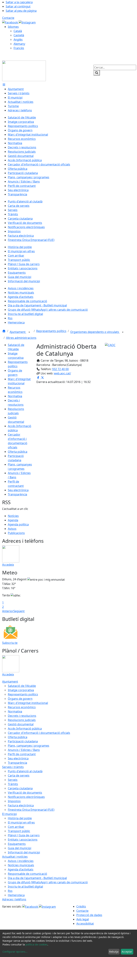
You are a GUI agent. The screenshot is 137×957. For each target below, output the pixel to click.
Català (18, 31)
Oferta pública (17, 452)
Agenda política (18, 524)
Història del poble (20, 818)
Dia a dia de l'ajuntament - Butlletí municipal (37, 878)
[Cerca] (96, 72)
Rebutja (113, 951)
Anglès (18, 39)
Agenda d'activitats (20, 869)
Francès (19, 48)
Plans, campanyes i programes (28, 746)
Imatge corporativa (21, 690)
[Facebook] (10, 22)
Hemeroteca (16, 895)
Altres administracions (21, 338)
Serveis (12, 780)
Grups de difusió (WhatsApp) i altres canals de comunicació (48, 882)
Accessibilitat (85, 924)
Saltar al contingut (18, 6)
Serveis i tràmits (13, 767)
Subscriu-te (9, 643)
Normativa (15, 396)
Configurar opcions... (14, 951)
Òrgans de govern (20, 699)
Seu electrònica (18, 490)
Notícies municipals (21, 865)
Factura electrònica (21, 805)
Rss (10, 891)
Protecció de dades (89, 915)
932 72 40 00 (60, 369)
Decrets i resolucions (22, 716)
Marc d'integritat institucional (28, 703)
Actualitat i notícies (15, 857)
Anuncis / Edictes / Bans (24, 750)
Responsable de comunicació (27, 874)
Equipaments (17, 844)
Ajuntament (18, 332)
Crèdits (81, 906)
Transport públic (19, 831)
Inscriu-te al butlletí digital (25, 886)
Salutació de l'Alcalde (22, 686)
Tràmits (13, 784)
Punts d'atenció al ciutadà (25, 771)
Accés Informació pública (25, 728)
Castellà (19, 35)
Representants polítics (51, 331)
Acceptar (127, 951)
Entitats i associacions (22, 840)
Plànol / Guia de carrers (24, 835)
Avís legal (82, 919)
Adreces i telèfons (14, 899)
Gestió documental (21, 724)
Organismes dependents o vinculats (95, 332)
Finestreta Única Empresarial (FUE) (31, 810)
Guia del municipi (19, 848)
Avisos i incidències (21, 861)
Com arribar (16, 827)
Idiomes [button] (13, 27)
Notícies (13, 516)
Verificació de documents (25, 793)
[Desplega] (29, 332)
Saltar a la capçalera (19, 2)
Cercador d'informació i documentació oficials (39, 733)
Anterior (7, 611)
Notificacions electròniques (26, 797)
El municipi (9, 814)
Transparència (17, 494)
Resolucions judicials (22, 720)
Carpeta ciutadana (20, 788)
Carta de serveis (18, 775)
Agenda (13, 520)
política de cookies (36, 944)
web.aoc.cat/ (62, 373)
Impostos (14, 801)
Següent (19, 611)
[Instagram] (27, 22)
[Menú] (4, 85)
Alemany (19, 44)
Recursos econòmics (22, 707)
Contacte (8, 18)
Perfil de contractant (22, 754)
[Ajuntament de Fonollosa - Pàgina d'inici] (24, 70)
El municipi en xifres (21, 822)
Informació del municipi (24, 852)
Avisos (12, 529)
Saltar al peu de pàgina (21, 11)
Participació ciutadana (23, 741)
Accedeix (8, 565)
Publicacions (16, 533)
